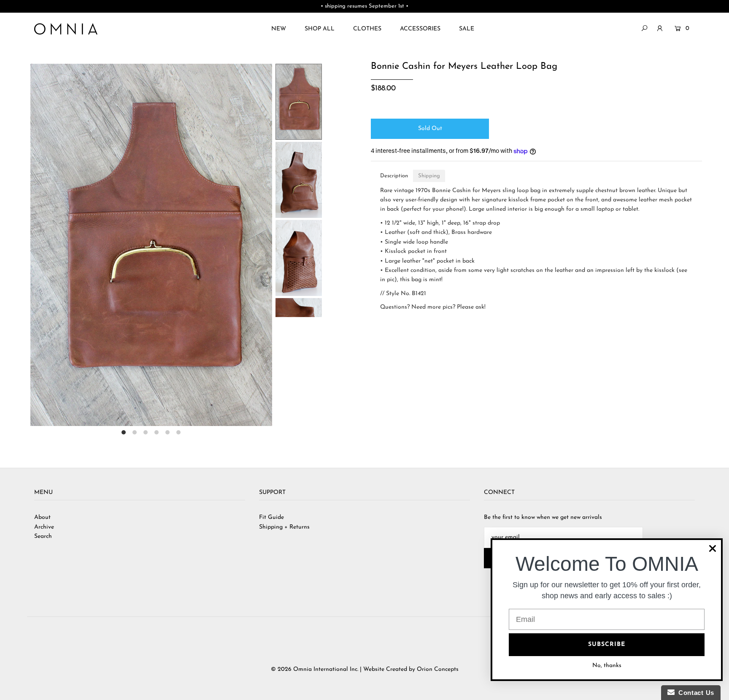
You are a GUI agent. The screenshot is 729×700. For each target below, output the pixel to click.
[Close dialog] (712, 548)
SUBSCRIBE (606, 644)
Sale (466, 29)
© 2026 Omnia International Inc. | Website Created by (344, 669)
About (42, 517)
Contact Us (694, 692)
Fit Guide (271, 517)
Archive (44, 527)
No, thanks (606, 665)
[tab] (394, 176)
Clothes (367, 29)
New (278, 29)
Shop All (320, 29)
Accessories (420, 29)
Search (43, 536)
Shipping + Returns (284, 527)
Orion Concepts (438, 669)
